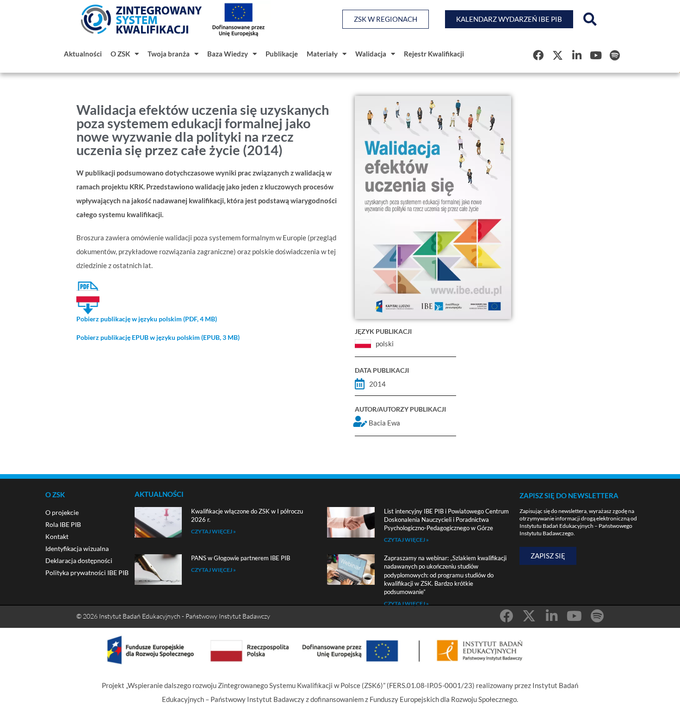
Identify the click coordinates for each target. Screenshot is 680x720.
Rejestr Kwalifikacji (434, 54)
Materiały (322, 54)
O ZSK (120, 54)
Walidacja (370, 54)
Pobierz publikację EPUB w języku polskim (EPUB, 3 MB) (158, 337)
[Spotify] (615, 54)
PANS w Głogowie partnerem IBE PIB (240, 558)
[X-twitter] (557, 54)
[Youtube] (595, 54)
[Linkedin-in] (551, 616)
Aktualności (83, 54)
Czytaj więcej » (213, 531)
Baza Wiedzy (227, 54)
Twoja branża (169, 54)
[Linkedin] (576, 54)
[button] (590, 19)
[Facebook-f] (538, 54)
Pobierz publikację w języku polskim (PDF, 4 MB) (146, 319)
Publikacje (282, 54)
